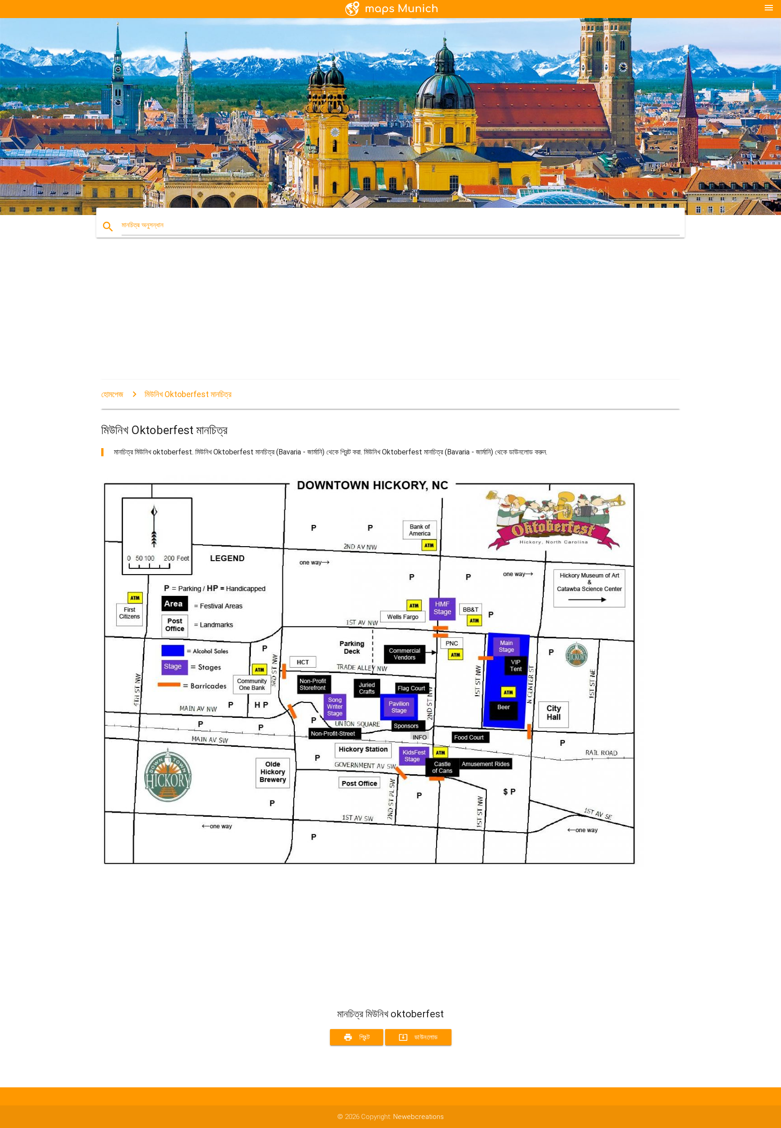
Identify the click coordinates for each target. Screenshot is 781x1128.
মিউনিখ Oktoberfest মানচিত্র (188, 394)
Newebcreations (418, 1117)
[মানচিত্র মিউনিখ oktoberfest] (372, 865)
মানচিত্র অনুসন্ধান (143, 225)
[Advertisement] (372, 316)
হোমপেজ (112, 394)
